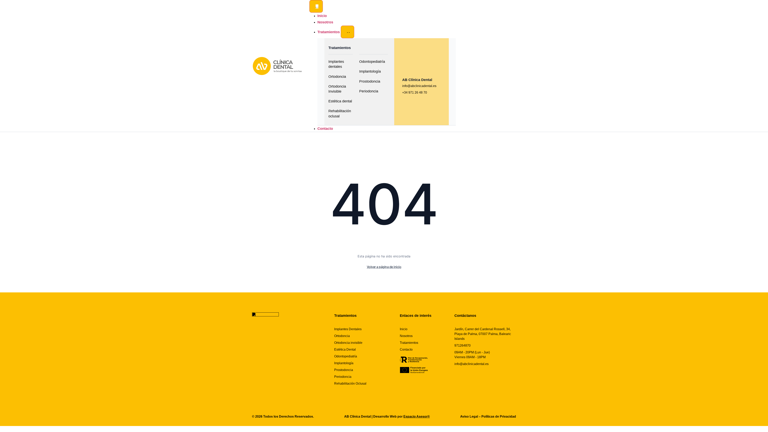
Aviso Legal (469, 416)
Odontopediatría (372, 62)
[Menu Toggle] (316, 6)
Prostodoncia (369, 81)
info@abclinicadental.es (419, 86)
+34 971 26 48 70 (414, 92)
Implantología (370, 71)
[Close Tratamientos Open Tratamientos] (347, 32)
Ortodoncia (337, 77)
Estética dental (340, 101)
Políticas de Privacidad (498, 416)
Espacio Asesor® (416, 416)
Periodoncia (368, 91)
